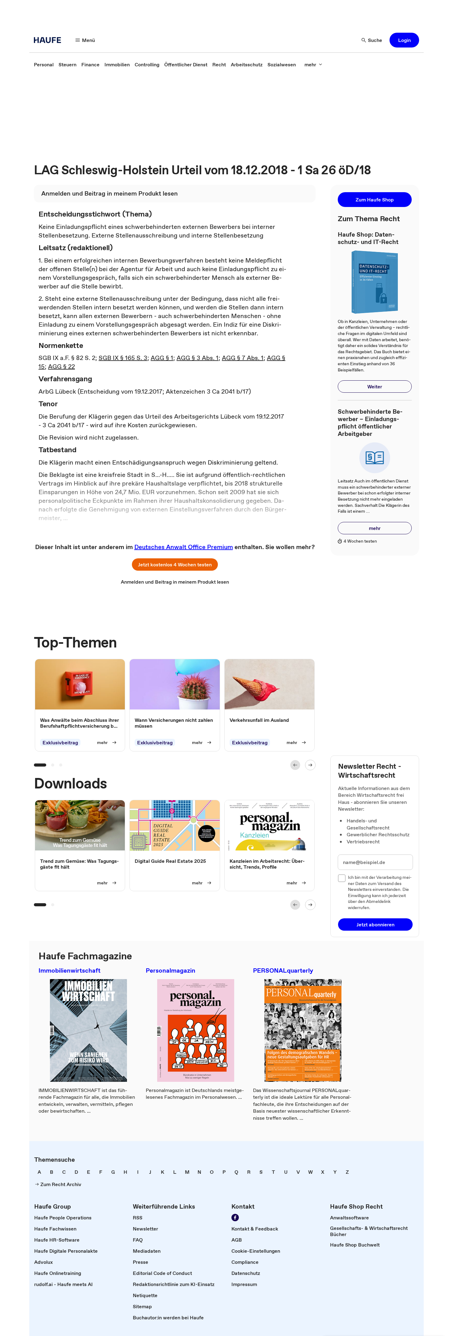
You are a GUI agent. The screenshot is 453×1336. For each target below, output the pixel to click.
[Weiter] (310, 765)
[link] (44, 64)
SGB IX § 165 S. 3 (123, 358)
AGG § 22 (61, 366)
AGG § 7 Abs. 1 (242, 358)
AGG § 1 (162, 358)
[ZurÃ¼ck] (295, 765)
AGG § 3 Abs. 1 (197, 358)
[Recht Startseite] (49, 40)
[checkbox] (341, 878)
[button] (404, 40)
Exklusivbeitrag (60, 742)
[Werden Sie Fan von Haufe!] (235, 1217)
